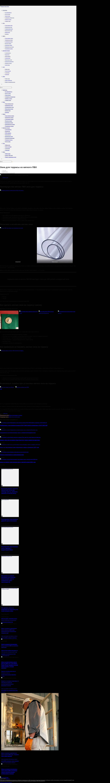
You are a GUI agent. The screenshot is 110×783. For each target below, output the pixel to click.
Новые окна (7, 153)
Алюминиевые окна (9, 107)
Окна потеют (8, 95)
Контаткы (8, 778)
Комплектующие (6, 127)
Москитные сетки (9, 136)
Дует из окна (8, 93)
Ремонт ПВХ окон (9, 155)
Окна (4, 102)
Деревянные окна (9, 105)
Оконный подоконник (9, 138)
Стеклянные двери (9, 119)
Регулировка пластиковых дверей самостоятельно (9, 520)
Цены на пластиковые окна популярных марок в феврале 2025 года (19, 447)
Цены (4, 152)
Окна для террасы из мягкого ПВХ (9, 172)
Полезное (7, 150)
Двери (4, 114)
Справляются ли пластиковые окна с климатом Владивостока (18, 432)
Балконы (7, 112)
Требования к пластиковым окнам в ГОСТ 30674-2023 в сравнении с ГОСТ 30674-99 (23, 425)
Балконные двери (9, 122)
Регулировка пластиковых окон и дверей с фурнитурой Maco (9, 548)
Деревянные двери (9, 117)
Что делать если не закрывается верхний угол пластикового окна (9, 609)
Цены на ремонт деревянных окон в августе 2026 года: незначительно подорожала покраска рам (9, 620)
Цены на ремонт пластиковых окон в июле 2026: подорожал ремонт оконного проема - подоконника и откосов (10, 761)
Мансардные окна (9, 108)
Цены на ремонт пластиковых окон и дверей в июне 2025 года (18, 462)
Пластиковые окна (9, 103)
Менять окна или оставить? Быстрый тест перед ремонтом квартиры (20, 440)
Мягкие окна (7, 110)
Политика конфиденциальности (6, 782)
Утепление (7, 148)
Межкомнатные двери (10, 124)
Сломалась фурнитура (10, 96)
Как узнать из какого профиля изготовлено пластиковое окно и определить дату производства (8, 579)
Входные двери (8, 121)
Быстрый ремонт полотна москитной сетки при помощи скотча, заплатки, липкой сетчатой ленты (9, 491)
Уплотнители (8, 134)
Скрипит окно (8, 100)
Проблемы (5, 90)
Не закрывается (8, 91)
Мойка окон (7, 145)
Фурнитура (7, 131)
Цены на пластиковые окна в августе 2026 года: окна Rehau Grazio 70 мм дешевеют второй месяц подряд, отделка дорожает (9, 665)
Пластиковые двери (9, 115)
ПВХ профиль (8, 133)
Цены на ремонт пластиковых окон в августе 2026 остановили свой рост (9, 646)
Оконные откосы (8, 139)
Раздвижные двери (9, 126)
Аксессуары (7, 141)
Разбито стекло (8, 98)
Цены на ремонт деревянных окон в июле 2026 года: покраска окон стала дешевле (9, 690)
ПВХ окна (5, 413)
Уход (4, 143)
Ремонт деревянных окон (10, 157)
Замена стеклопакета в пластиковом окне (12, 454)
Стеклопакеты (8, 129)
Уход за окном (8, 146)
